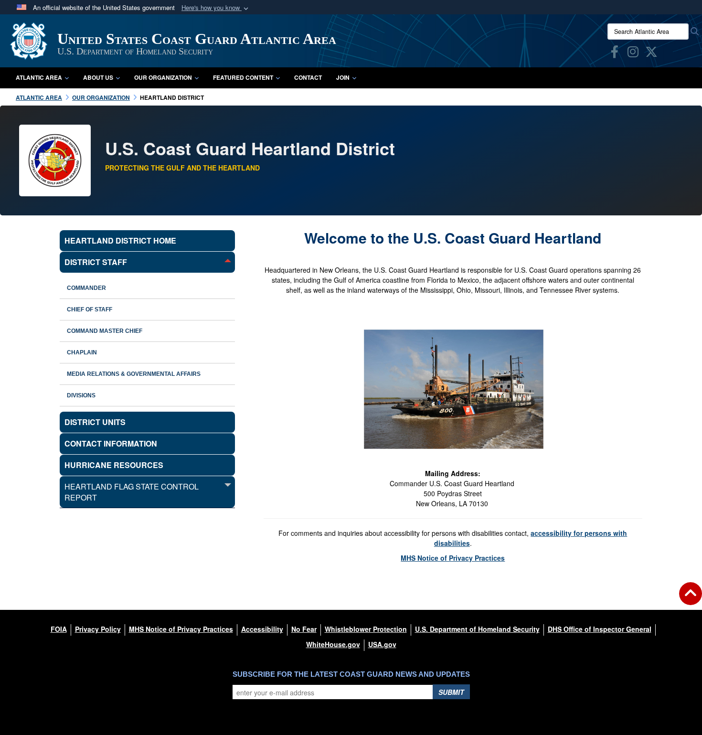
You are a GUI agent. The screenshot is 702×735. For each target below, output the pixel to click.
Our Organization (163, 77)
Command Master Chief (104, 331)
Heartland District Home (120, 240)
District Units (95, 421)
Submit (451, 692)
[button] (215, 8)
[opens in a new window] (614, 53)
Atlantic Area (39, 77)
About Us (98, 77)
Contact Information (110, 443)
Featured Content (243, 77)
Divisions (81, 395)
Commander (86, 288)
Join (343, 77)
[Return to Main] (690, 599)
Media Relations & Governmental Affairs (134, 374)
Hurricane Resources (113, 464)
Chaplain (82, 352)
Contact (308, 77)
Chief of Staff (89, 309)
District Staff (95, 261)
